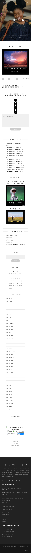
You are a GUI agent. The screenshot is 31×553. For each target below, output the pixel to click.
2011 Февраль (10, 304)
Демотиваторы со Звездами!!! (14, 155)
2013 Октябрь (10, 354)
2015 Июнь (9, 379)
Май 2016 (15, 271)
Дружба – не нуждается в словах (11, 488)
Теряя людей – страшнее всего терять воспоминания (12, 499)
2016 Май (9, 388)
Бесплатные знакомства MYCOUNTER (13, 240)
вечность (18, 37)
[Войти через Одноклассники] (15, 112)
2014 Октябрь (10, 375)
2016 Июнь (9, 391)
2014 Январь (10, 363)
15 (21, 281)
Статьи (4, 519)
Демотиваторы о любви (12, 161)
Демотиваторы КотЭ (11, 159)
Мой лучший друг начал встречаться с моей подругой (14, 493)
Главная (4, 35)
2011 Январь (9, 301)
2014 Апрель (10, 372)
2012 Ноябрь (10, 335)
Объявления (5, 516)
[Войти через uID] (15, 100)
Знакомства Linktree (11, 235)
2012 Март (9, 332)
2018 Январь (10, 403)
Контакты (4, 521)
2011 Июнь (9, 311)
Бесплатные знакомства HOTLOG (15, 244)
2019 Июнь (9, 406)
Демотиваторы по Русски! (13, 165)
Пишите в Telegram (9, 531)
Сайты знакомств (7, 509)
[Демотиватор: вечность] (15, 62)
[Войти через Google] (15, 110)
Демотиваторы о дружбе (13, 151)
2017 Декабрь (10, 400)
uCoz (27, 546)
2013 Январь (10, 338)
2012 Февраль (10, 329)
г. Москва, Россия (9, 529)
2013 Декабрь (10, 360)
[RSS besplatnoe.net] (19, 480)
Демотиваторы (13, 35)
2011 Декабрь (10, 323)
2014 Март (9, 369)
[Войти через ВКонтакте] (15, 102)
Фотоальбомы (6, 514)
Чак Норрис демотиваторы (13, 167)
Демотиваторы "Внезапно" (13, 149)
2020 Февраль (10, 409)
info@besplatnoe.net (9, 534)
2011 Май (8, 308)
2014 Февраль (10, 366)
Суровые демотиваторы (12, 171)
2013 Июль (9, 348)
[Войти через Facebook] (15, 105)
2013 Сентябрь (10, 351)
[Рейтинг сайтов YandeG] (11, 433)
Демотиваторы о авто (12, 147)
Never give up (15, 209)
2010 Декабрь (10, 298)
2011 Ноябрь (10, 320)
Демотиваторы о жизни (12, 153)
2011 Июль (9, 314)
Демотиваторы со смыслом (13, 143)
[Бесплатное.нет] (4, 3)
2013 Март (9, 342)
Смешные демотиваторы (13, 169)
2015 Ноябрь (10, 382)
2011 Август (9, 317)
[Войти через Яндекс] (15, 107)
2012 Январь (10, 326)
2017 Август (9, 397)
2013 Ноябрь (10, 357)
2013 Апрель (10, 345)
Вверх (27, 550)
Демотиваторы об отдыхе (13, 163)
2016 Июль (9, 394)
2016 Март (9, 385)
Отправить (15, 129)
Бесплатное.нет (15, 465)
